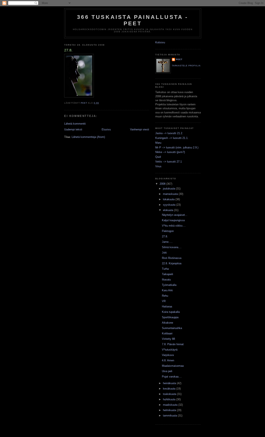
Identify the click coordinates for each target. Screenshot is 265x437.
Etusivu (106, 129)
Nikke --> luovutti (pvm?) (170, 152)
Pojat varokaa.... (172, 376)
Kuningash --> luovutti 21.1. (171, 138)
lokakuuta (169, 199)
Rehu (165, 295)
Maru (158, 142)
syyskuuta (169, 204)
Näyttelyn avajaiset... (174, 214)
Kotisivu (160, 42)
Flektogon (168, 231)
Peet (179, 59)
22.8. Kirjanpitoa (171, 263)
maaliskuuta (170, 404)
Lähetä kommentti (75, 123)
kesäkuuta (169, 388)
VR (164, 301)
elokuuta (168, 210)
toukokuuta (170, 394)
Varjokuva (168, 355)
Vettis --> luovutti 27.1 (168, 161)
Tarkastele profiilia (186, 65)
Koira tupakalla (171, 311)
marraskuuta (171, 193)
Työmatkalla (169, 284)
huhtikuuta (169, 399)
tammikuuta (170, 415)
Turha (165, 268)
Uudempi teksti (73, 129)
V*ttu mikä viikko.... (174, 225)
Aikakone (167, 322)
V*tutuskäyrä (169, 349)
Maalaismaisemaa (173, 365)
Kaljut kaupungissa (173, 220)
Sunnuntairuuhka (172, 328)
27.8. (165, 236)
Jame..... (167, 241)
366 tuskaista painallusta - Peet (132, 20)
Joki (164, 252)
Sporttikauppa (170, 317)
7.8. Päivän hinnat (173, 344)
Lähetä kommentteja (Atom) (88, 136)
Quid (158, 156)
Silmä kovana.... (172, 247)
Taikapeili (167, 274)
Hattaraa (167, 306)
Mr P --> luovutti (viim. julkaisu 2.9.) (176, 147)
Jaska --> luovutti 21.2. (169, 133)
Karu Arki (167, 290)
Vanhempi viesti (139, 129)
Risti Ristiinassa (171, 258)
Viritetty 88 (168, 338)
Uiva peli (167, 371)
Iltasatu (166, 279)
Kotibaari (167, 333)
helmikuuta (170, 410)
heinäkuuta (170, 383)
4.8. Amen (168, 360)
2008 (163, 183)
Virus (158, 166)
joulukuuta (169, 188)
